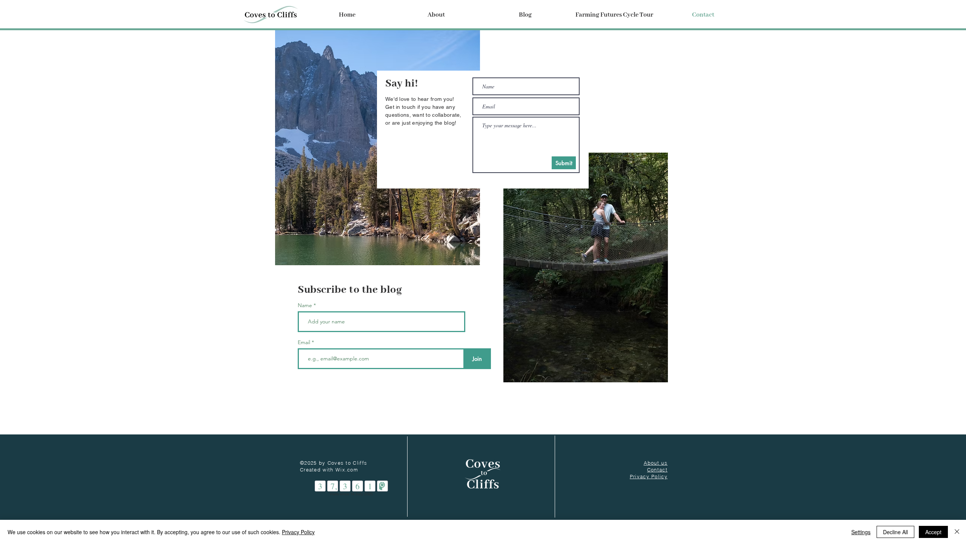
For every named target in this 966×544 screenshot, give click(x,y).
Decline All (895, 532)
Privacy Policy (298, 532)
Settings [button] (861, 532)
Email (305, 342)
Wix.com (346, 470)
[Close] (956, 532)
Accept (933, 532)
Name (305, 305)
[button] (436, 15)
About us (656, 463)
